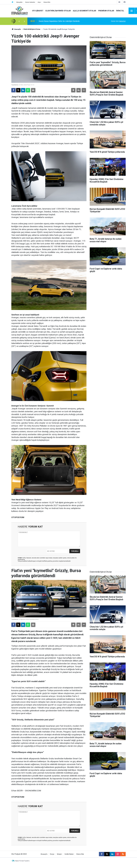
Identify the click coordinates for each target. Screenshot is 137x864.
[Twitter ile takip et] (107, 854)
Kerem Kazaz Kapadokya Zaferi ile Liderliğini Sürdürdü (59, 21)
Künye (52, 854)
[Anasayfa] (12, 2)
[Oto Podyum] (19, 11)
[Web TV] (119, 2)
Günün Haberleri (30, 2)
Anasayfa (17, 29)
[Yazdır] (33, 90)
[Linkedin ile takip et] (112, 854)
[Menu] (132, 11)
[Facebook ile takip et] (101, 854)
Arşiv (39, 2)
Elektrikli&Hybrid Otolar (58, 11)
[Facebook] (13, 90)
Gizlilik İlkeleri (69, 854)
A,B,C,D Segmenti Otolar (84, 11)
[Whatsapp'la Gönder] (28, 90)
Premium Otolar (106, 11)
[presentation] (19, 21)
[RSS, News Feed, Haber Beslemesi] (123, 854)
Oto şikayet (37, 11)
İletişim (59, 854)
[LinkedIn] (23, 90)
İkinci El (120, 11)
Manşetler (19, 2)
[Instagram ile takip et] (117, 854)
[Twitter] (18, 90)
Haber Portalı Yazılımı (22, 861)
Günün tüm (118, 21)
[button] (73, 90)
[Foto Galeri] (124, 2)
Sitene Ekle (46, 2)
